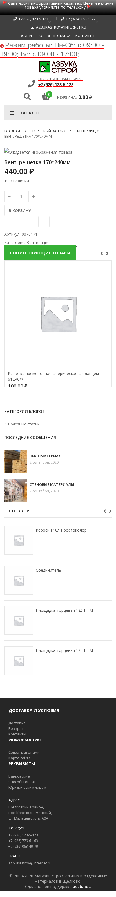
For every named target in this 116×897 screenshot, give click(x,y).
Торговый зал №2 (48, 131)
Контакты (84, 35)
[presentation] (102, 253)
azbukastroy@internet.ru (60, 27)
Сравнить (44, 221)
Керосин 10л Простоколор (61, 530)
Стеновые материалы (52, 484)
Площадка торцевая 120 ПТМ (64, 610)
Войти (26, 35)
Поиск (27, 96)
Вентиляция (89, 131)
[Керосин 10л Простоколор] (19, 540)
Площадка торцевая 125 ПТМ (64, 650)
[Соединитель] (19, 580)
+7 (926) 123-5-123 (32, 18)
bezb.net (81, 886)
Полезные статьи (53, 35)
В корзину (20, 210)
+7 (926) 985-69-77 (79, 18)
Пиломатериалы (47, 456)
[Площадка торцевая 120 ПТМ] (19, 620)
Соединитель (48, 570)
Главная (12, 131)
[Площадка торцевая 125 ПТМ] (19, 661)
